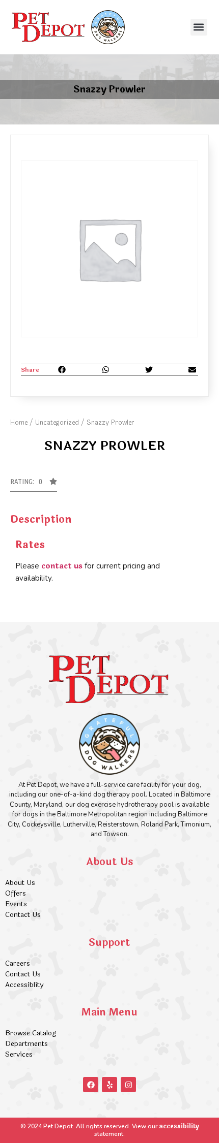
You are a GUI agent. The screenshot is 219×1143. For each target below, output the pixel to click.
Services (19, 1054)
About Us (20, 882)
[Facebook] (90, 1084)
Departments (26, 1043)
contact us (62, 566)
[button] (198, 27)
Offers (16, 893)
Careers (17, 963)
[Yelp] (109, 1084)
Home (19, 423)
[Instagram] (128, 1084)
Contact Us (23, 914)
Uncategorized (57, 423)
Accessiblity (24, 984)
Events (16, 904)
